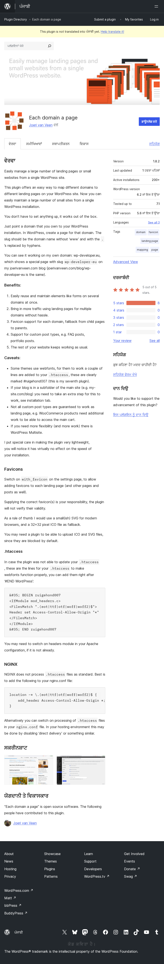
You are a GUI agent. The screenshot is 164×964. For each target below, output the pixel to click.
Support (90, 861)
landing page (150, 240)
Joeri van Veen (41, 125)
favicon (153, 232)
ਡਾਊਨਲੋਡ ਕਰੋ (149, 121)
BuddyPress (16, 913)
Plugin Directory (15, 19)
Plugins (49, 869)
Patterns (51, 876)
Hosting (10, 869)
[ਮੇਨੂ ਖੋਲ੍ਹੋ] (157, 6)
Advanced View (125, 262)
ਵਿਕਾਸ (84, 144)
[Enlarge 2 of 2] (99, 761)
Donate (132, 869)
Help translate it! (112, 31)
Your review (122, 340)
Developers (93, 869)
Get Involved (134, 854)
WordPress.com (18, 890)
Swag (130, 876)
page (154, 249)
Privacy (10, 876)
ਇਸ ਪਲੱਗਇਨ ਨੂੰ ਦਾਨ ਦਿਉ (130, 415)
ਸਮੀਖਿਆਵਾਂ (34, 144)
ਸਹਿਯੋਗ (154, 144)
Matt (10, 898)
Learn (88, 854)
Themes (50, 861)
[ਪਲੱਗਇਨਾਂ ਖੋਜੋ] (49, 46)
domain (140, 232)
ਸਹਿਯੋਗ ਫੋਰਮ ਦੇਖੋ (125, 374)
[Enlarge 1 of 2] (47, 761)
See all (154, 340)
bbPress (13, 905)
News (8, 861)
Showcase (52, 854)
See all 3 (154, 222)
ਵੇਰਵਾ (12, 144)
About (9, 854)
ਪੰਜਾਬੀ (18, 932)
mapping (142, 249)
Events (129, 861)
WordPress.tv (97, 876)
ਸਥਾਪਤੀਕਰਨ (61, 144)
